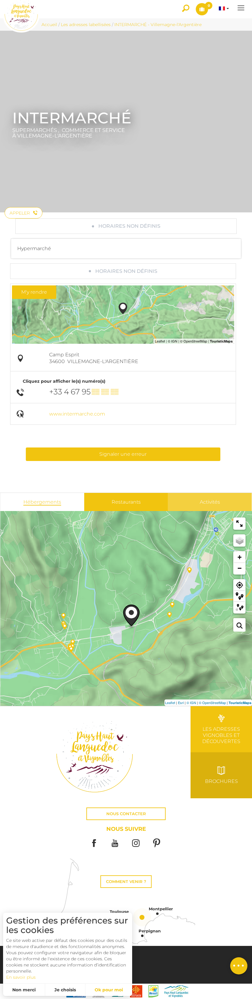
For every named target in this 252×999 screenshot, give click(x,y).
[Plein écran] (239, 523)
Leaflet (170, 702)
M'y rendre (34, 292)
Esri (181, 702)
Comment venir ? (126, 881)
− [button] (240, 568)
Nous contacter (126, 813)
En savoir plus (21, 977)
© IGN (191, 702)
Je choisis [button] (65, 990)
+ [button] (240, 557)
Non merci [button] (24, 990)
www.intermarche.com (77, 414)
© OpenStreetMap (212, 702)
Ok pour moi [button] (109, 990)
